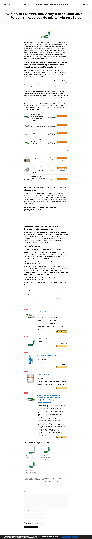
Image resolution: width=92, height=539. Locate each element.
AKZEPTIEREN (66, 537)
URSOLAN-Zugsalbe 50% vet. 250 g (46, 374)
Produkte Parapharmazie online (46, 4)
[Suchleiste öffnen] (87, 4)
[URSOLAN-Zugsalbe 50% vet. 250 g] (30, 378)
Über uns (11, 4)
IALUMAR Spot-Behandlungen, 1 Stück (47, 355)
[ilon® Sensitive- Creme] (30, 343)
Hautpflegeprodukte (30, 476)
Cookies (12, 537)
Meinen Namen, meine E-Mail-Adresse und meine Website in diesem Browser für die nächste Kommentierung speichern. (45, 522)
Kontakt (83, 4)
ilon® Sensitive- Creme (43, 339)
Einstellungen (29, 537)
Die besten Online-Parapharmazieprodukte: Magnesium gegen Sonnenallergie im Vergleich (45, 481)
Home (5, 4)
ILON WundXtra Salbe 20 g (37, 133)
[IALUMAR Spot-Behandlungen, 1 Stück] (30, 359)
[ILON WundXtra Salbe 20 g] (30, 316)
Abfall (74, 537)
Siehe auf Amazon (62, 331)
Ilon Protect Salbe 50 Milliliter (38, 126)
